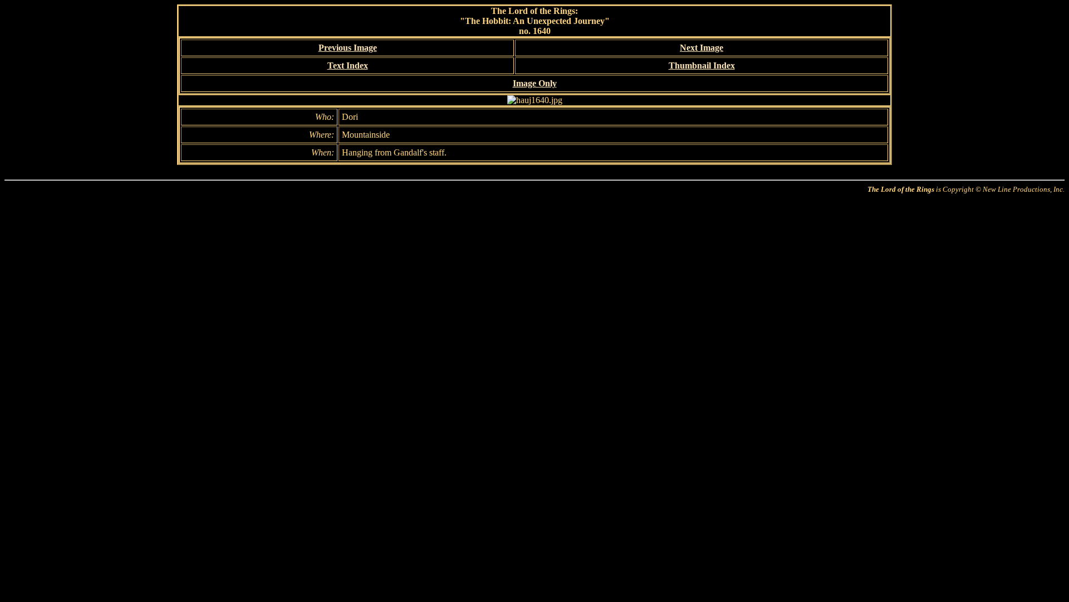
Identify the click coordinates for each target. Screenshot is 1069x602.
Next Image (701, 47)
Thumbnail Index (702, 65)
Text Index (347, 65)
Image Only (535, 83)
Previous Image (347, 47)
